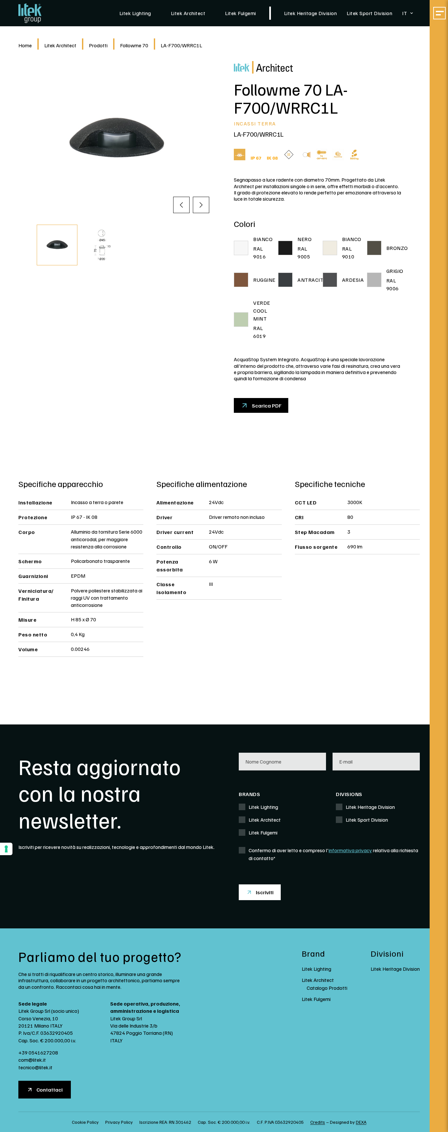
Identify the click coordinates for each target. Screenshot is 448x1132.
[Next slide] (201, 205)
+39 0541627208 (38, 1052)
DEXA (361, 1122)
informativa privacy (350, 850)
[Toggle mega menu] (439, 13)
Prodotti (98, 45)
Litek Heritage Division (310, 13)
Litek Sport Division (369, 13)
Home (25, 45)
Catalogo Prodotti (327, 988)
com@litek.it (32, 1059)
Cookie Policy (85, 1122)
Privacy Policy (119, 1122)
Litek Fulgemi (240, 13)
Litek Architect (188, 13)
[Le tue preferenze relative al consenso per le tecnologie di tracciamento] (6, 849)
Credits (317, 1122)
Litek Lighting (135, 13)
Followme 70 (134, 45)
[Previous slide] (181, 205)
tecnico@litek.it (35, 1067)
